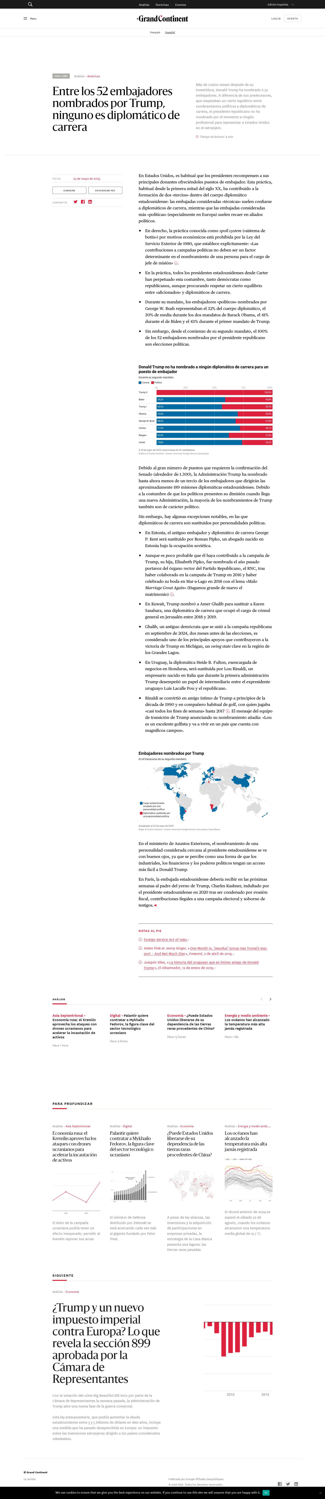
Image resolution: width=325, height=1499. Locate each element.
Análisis (144, 4)
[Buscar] (51, 4)
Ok (266, 1492)
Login (276, 18)
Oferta (292, 18)
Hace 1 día (231, 1036)
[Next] (270, 999)
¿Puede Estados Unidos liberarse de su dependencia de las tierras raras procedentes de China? (190, 1144)
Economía (187, 1126)
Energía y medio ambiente (255, 1126)
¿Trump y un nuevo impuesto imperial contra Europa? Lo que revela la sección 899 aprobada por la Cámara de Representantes (106, 1344)
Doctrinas (162, 4)
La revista (30, 1479)
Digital (127, 1126)
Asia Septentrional (78, 1126)
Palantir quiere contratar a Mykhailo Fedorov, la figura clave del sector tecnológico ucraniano (132, 1144)
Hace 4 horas (119, 1041)
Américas (93, 75)
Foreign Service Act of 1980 (165, 939)
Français (155, 32)
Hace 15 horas (176, 1036)
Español (170, 32)
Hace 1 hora (60, 1045)
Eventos (180, 4)
